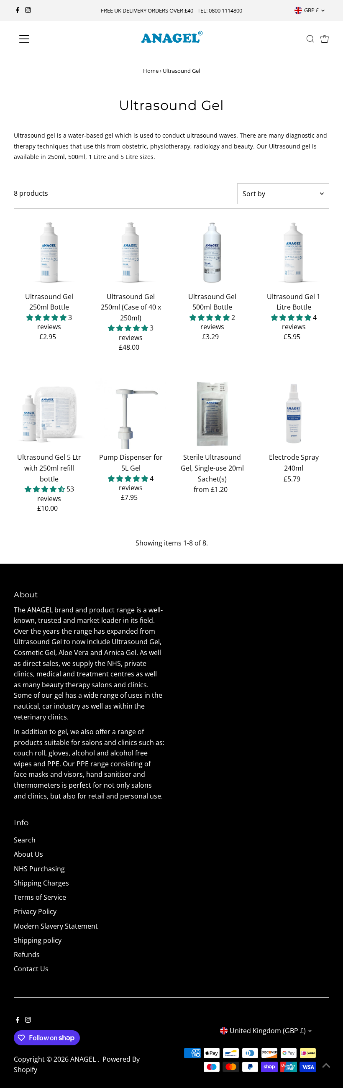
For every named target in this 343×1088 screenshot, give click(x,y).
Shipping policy (37, 940)
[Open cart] (324, 39)
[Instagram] (28, 10)
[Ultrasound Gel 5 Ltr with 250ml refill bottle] (49, 413)
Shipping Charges (41, 883)
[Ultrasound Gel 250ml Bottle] (49, 252)
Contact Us (31, 968)
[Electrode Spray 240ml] (293, 413)
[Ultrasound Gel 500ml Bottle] (212, 252)
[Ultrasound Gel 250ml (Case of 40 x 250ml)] (130, 252)
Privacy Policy (35, 911)
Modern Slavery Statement (56, 926)
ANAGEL (83, 1059)
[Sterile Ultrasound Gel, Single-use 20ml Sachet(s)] (212, 413)
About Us (28, 854)
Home (151, 70)
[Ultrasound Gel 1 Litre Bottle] (293, 252)
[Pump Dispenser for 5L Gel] (130, 413)
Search (25, 840)
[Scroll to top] (326, 1065)
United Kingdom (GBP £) (268, 1030)
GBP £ (311, 10)
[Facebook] (17, 10)
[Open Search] (310, 39)
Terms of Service (40, 897)
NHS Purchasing (39, 868)
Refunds (27, 954)
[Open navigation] (51, 38)
